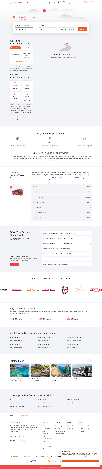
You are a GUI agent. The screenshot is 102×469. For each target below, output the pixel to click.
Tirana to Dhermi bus (16, 347)
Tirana (16, 415)
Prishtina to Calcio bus (72, 399)
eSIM (27, 3)
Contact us (14, 264)
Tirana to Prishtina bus (16, 340)
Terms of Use (71, 426)
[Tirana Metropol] (60, 290)
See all (89, 361)
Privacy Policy (71, 428)
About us (44, 431)
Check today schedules (21, 61)
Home (11, 415)
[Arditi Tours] (92, 290)
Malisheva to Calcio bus (17, 406)
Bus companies (34, 3)
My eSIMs (57, 428)
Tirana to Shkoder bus (44, 347)
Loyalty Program (47, 438)
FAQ (42, 3)
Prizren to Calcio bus (44, 403)
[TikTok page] (23, 436)
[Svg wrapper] (15, 456)
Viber (82, 431)
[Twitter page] (19, 436)
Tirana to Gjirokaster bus (73, 340)
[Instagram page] (15, 436)
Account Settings (60, 431)
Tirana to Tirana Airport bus (74, 337)
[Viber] (79, 431)
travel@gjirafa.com (86, 426)
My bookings (58, 426)
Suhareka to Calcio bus (17, 399)
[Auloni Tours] (12, 290)
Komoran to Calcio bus (44, 406)
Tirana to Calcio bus (44, 399)
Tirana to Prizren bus (72, 344)
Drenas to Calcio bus (72, 403)
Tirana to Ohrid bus (43, 344)
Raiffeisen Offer (46, 444)
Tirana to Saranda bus (16, 337)
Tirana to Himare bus (44, 337)
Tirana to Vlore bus (43, 340)
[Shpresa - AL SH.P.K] (76, 290)
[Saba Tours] (28, 290)
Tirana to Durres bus (72, 347)
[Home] (16, 3)
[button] (67, 233)
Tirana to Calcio (15, 48)
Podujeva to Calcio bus (17, 403)
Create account (59, 433)
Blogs (43, 436)
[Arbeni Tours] (44, 290)
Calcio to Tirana (27, 48)
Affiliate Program (47, 446)
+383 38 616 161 (86, 428)
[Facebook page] (11, 436)
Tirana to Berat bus (15, 344)
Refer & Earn (45, 441)
